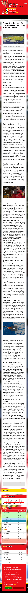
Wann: (14, 503)
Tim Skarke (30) (9, 503)
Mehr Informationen (10, 585)
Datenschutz (25, 590)
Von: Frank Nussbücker (8, 30)
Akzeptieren (9, 588)
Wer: (3, 503)
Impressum (20, 590)
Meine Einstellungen (19, 588)
